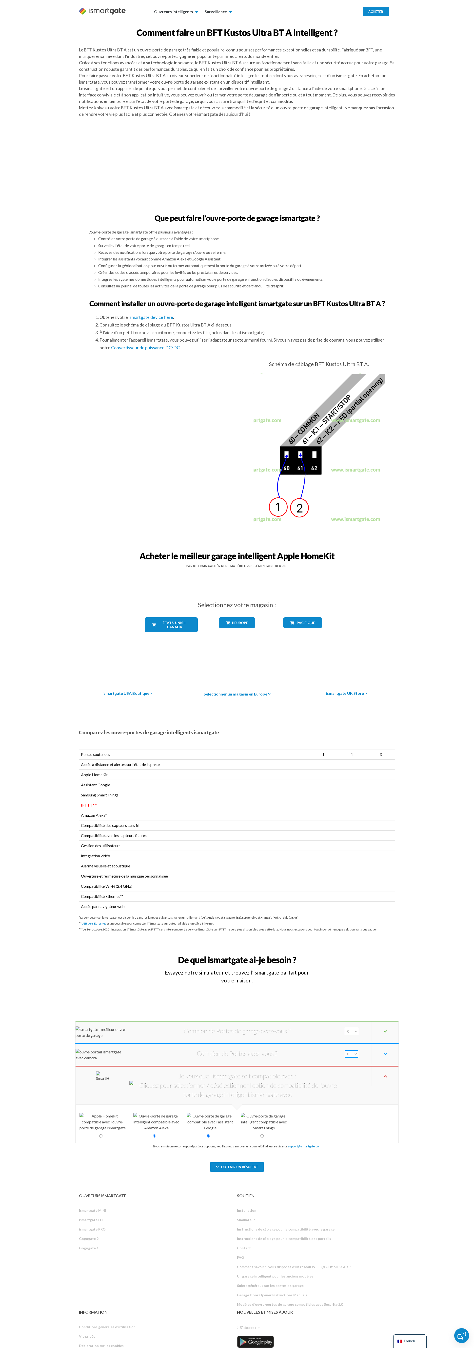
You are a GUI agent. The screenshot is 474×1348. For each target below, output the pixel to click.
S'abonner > (250, 1327)
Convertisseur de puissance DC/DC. (146, 347)
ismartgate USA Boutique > (127, 693)
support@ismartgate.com (304, 1146)
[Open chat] (461, 1335)
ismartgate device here (151, 317)
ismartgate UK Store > (346, 693)
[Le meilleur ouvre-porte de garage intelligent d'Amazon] (127, 668)
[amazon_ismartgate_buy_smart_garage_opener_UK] (346, 668)
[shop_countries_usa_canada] (171, 635)
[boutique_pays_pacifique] (302, 631)
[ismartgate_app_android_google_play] (255, 1342)
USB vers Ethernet (93, 923)
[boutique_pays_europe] (237, 631)
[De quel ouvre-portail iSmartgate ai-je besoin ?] (358, 955)
